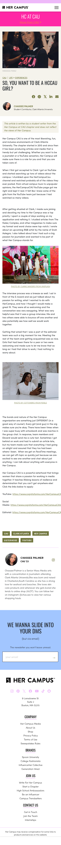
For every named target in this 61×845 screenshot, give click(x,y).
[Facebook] (33, 97)
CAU (4, 77)
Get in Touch (30, 812)
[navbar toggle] (56, 7)
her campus (40, 533)
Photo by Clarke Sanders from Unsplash (30, 286)
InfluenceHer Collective (30, 765)
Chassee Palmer (23, 106)
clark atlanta (21, 533)
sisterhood (10, 540)
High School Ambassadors (30, 790)
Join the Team (30, 816)
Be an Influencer (30, 794)
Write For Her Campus (30, 782)
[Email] (57, 97)
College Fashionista (31, 761)
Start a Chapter (30, 786)
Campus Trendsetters (31, 798)
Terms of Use (30, 739)
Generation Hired (30, 768)
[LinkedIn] (51, 97)
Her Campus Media (30, 723)
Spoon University (30, 757)
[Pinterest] (39, 97)
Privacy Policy (30, 735)
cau (6, 533)
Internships (30, 819)
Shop (30, 731)
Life (11, 77)
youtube (27, 540)
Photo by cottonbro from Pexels (30, 402)
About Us (30, 727)
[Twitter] (45, 97)
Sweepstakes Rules (30, 743)
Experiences (21, 77)
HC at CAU (30, 16)
